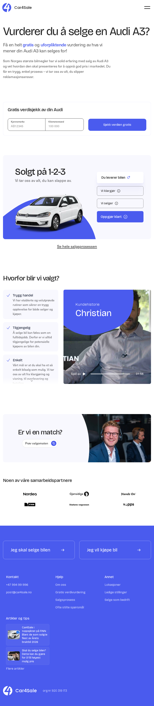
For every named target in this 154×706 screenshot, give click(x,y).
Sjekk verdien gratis (117, 124)
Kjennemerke (18, 121)
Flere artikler (15, 668)
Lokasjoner (113, 585)
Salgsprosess (65, 600)
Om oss (60, 585)
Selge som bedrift (117, 600)
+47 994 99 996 (17, 585)
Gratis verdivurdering (70, 592)
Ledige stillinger (116, 592)
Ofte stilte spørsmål (69, 607)
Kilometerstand (56, 121)
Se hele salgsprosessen (77, 246)
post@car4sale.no (19, 592)
